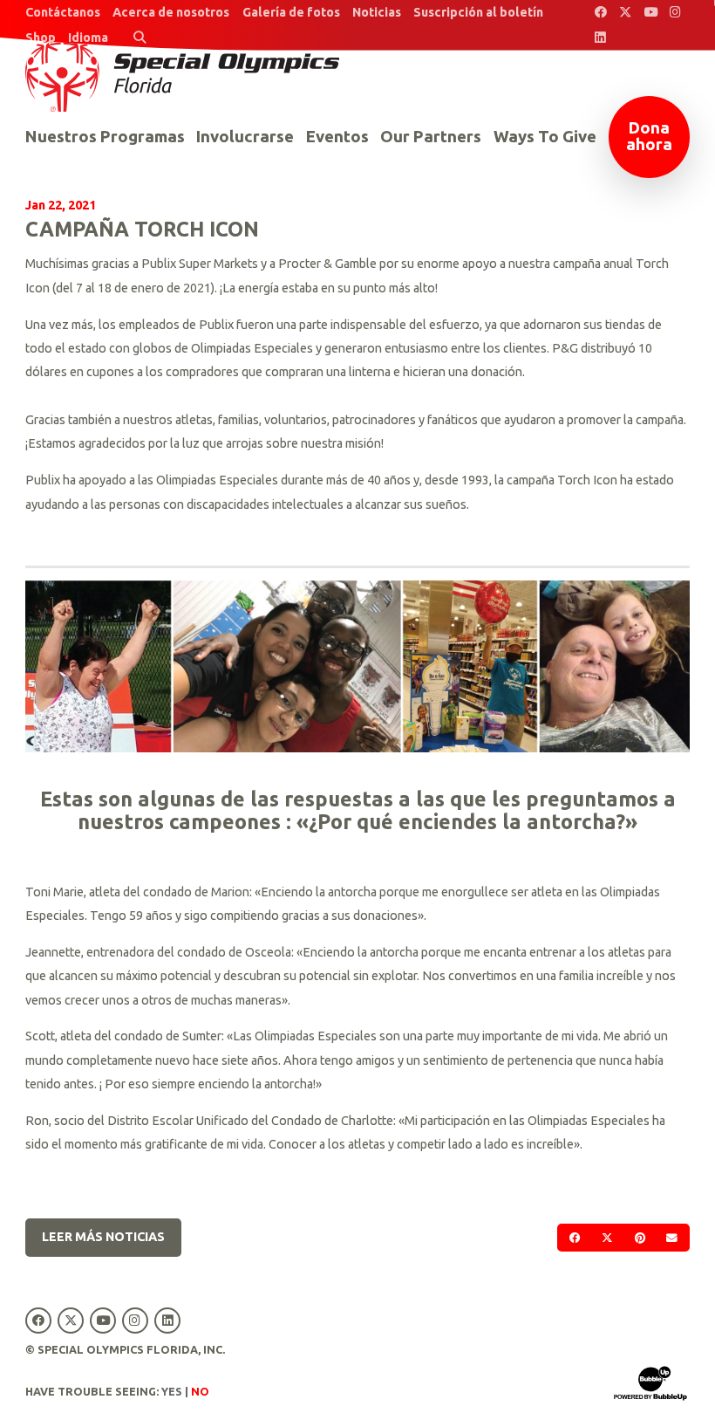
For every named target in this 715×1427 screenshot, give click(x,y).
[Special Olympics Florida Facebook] (600, 12)
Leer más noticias (103, 1237)
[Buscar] (140, 38)
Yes (171, 1391)
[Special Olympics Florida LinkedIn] (600, 38)
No (200, 1391)
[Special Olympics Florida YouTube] (651, 12)
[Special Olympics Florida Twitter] (625, 12)
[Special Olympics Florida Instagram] (676, 12)
